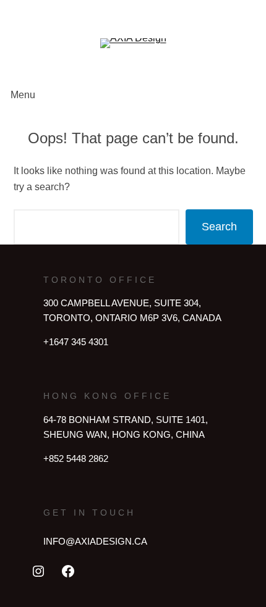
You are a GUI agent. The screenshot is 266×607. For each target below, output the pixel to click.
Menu (23, 95)
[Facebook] (68, 571)
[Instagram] (38, 571)
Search (219, 226)
